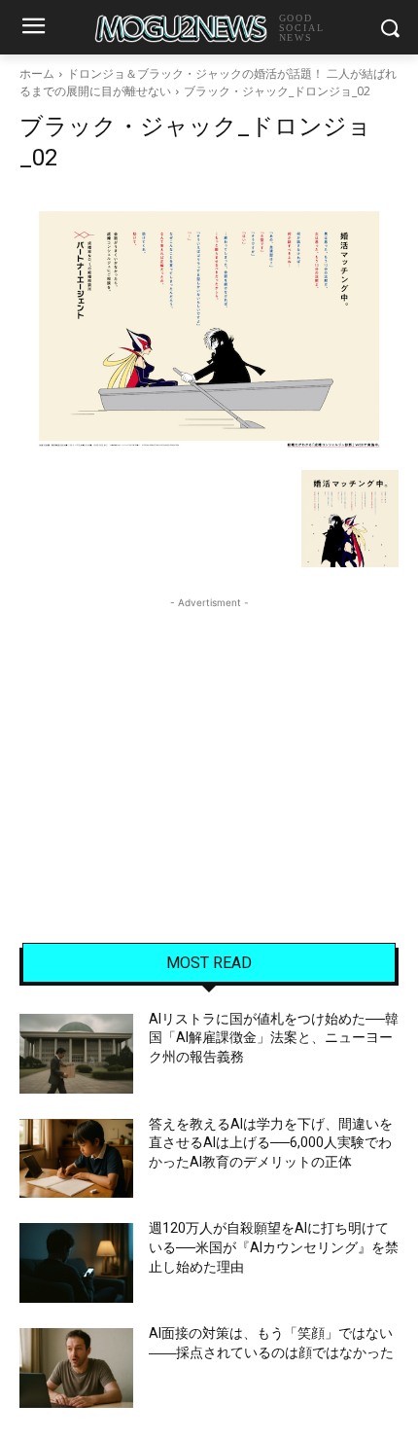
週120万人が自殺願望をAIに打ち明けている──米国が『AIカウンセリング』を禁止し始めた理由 (274, 1247)
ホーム (36, 73)
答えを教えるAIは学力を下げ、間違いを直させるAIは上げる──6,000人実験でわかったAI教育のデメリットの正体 (271, 1143)
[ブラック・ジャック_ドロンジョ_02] (209, 326)
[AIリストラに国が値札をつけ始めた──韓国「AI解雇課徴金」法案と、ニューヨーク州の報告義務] (76, 1054)
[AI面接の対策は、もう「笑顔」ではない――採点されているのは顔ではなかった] (76, 1368)
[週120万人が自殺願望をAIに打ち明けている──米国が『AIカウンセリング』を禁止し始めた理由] (76, 1263)
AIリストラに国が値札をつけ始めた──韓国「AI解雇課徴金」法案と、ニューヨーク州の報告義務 (274, 1037)
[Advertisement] (209, 734)
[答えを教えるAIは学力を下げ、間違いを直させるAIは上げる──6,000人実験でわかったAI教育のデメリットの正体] (76, 1159)
